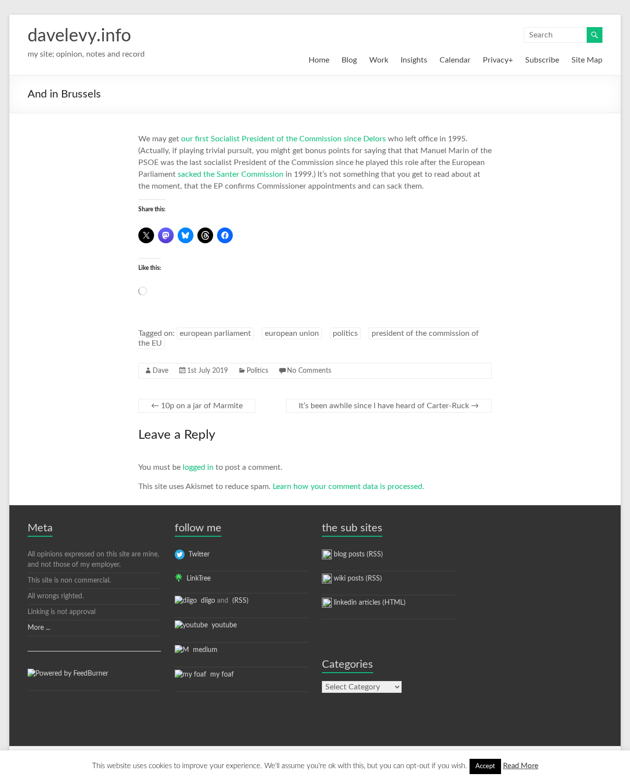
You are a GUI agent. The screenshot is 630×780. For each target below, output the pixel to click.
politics (345, 333)
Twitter (197, 554)
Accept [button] (485, 766)
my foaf (220, 674)
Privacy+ (498, 60)
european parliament (215, 333)
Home (319, 60)
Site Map (586, 60)
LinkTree (197, 578)
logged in (198, 467)
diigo (206, 600)
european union (292, 333)
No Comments (309, 370)
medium (203, 650)
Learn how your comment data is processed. (348, 486)
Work (378, 60)
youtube (222, 625)
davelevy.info (79, 36)
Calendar (455, 60)
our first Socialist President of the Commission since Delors (283, 139)
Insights (414, 60)
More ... (39, 627)
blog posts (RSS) (357, 554)
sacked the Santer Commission (231, 174)
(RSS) (239, 600)
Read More (520, 766)
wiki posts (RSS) (357, 578)
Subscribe (542, 60)
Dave (160, 370)
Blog (349, 60)
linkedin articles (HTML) (369, 602)
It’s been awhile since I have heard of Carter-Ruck (389, 406)
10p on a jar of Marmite (197, 406)
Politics (257, 370)
